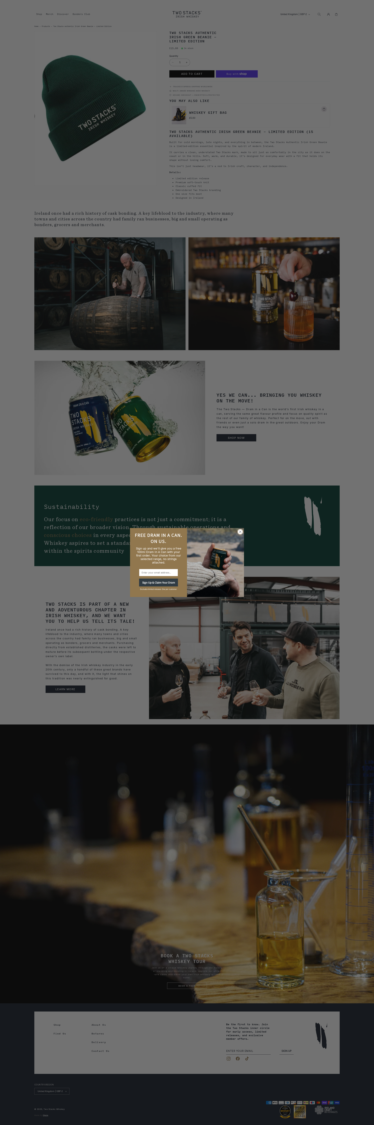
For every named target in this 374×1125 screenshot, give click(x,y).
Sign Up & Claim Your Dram (158, 582)
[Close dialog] (240, 531)
